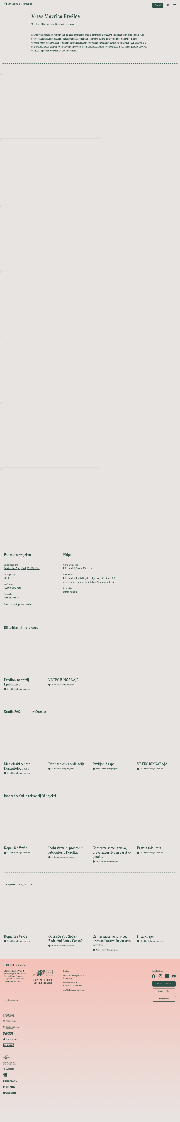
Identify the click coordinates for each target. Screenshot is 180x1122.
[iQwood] (90, 1069)
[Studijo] (90, 1110)
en (168, 5)
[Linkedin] (167, 976)
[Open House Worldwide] (90, 1016)
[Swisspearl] (90, 1081)
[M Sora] (90, 1051)
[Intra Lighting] (90, 1039)
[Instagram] (161, 976)
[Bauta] (90, 1099)
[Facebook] (154, 976)
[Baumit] (90, 1075)
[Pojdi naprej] (173, 303)
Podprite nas (164, 999)
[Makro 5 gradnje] (90, 1087)
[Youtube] (174, 976)
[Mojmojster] (90, 1105)
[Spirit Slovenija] (90, 1033)
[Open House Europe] (90, 1010)
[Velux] (90, 1045)
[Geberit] (90, 1093)
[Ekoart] (90, 1063)
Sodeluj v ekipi (163, 991)
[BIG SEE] (90, 1116)
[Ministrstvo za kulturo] (90, 1022)
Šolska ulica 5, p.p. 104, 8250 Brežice (22, 568)
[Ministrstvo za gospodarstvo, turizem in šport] (90, 1028)
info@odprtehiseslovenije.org (74, 990)
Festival (158, 5)
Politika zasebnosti (11, 1000)
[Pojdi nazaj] (7, 303)
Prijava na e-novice (164, 984)
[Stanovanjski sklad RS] (90, 1057)
